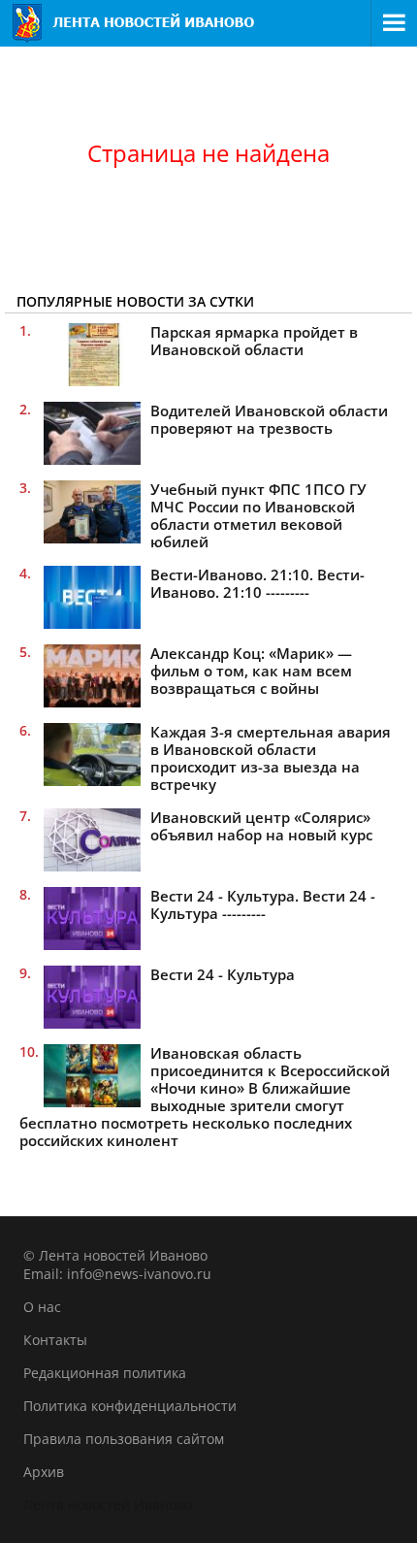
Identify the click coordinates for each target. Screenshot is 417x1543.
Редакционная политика (104, 1372)
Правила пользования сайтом (123, 1438)
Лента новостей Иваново (107, 1504)
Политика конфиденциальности (130, 1405)
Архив (43, 1471)
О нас (42, 1306)
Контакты (55, 1339)
